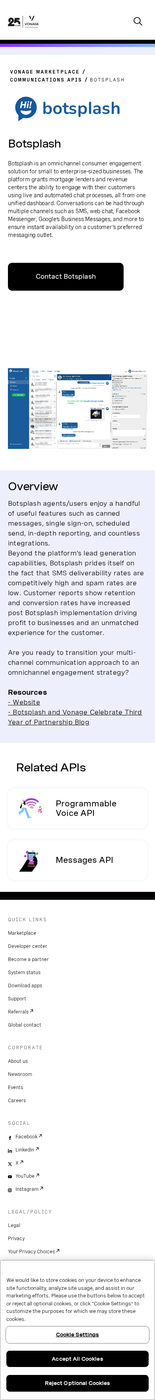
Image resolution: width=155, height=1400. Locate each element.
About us (18, 1061)
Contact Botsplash (66, 276)
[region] (77, 1330)
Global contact (24, 1025)
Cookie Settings (77, 1335)
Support (17, 999)
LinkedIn (24, 1150)
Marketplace (22, 933)
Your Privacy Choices (31, 1251)
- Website (24, 702)
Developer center (27, 946)
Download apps (25, 985)
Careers (17, 1100)
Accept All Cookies (77, 1359)
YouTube (25, 1176)
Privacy (16, 1238)
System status (24, 972)
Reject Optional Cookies (77, 1383)
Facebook (26, 1137)
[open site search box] (138, 22)
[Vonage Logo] (23, 30)
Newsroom (20, 1074)
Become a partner (28, 959)
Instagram (27, 1189)
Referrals (18, 1012)
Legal (14, 1225)
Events (15, 1087)
